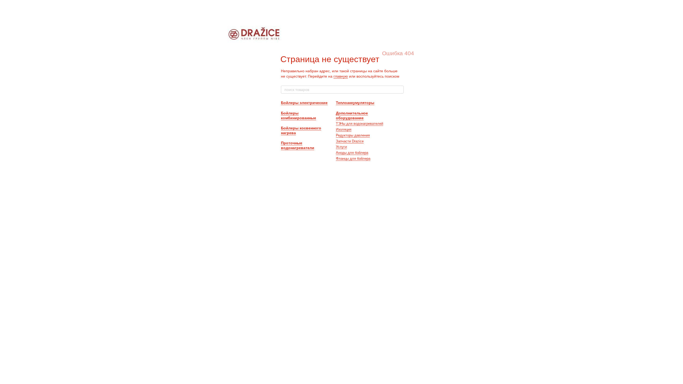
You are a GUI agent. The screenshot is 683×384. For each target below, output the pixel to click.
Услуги (341, 147)
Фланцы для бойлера (353, 159)
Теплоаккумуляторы (355, 103)
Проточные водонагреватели (297, 145)
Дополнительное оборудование (352, 115)
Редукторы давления (353, 135)
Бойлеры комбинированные (298, 115)
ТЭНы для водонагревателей (359, 124)
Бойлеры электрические (304, 103)
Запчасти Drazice (350, 141)
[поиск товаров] (399, 90)
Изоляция (343, 129)
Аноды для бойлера (352, 153)
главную (340, 76)
